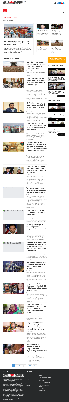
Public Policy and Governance (33, 14)
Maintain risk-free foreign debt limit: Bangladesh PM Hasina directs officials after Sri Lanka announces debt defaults (36, 246)
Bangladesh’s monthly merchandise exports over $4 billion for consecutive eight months (36, 126)
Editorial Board (28, 377)
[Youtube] (62, 3)
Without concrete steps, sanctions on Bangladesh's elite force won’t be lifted (36, 190)
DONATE (15, 17)
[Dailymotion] (64, 3)
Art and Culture (42, 388)
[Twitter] (55, 3)
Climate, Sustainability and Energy (44, 383)
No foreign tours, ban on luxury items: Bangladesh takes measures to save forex (35, 106)
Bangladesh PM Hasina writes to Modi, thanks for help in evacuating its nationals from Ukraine (36, 326)
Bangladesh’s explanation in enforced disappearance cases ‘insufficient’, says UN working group (56, 33)
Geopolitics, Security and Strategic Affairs (14, 14)
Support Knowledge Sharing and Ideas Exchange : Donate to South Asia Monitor (57, 60)
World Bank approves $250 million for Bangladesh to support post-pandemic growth (36, 265)
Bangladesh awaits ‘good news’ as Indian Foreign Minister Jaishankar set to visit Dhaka (36, 169)
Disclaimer (27, 381)
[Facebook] (58, 3)
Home (4, 20)
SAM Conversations (57, 374)
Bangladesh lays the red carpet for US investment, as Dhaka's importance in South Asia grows (36, 81)
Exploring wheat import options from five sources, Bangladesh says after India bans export (56, 49)
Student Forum (42, 390)
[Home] (13, 2)
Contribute (45, 14)
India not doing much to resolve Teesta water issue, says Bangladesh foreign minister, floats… (42, 32)
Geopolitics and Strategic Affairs (44, 374)
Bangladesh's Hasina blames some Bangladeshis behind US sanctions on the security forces (36, 287)
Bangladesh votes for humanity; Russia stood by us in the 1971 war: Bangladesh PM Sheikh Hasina (36, 308)
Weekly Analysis (7, 17)
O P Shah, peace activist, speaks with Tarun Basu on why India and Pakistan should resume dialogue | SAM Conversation (56, 79)
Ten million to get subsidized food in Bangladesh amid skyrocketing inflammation (36, 347)
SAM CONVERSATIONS (55, 65)
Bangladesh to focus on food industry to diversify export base (36, 212)
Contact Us (27, 379)
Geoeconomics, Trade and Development (44, 379)
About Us (27, 376)
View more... (61, 95)
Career (26, 383)
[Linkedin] (60, 3)
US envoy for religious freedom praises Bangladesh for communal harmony (36, 228)
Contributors (27, 385)
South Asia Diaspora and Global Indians (44, 386)
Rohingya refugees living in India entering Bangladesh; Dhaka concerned (42, 49)
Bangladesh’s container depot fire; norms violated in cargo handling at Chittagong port (17, 42)
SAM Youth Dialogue (56, 101)
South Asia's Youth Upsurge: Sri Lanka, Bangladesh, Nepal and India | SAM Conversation (56, 92)
